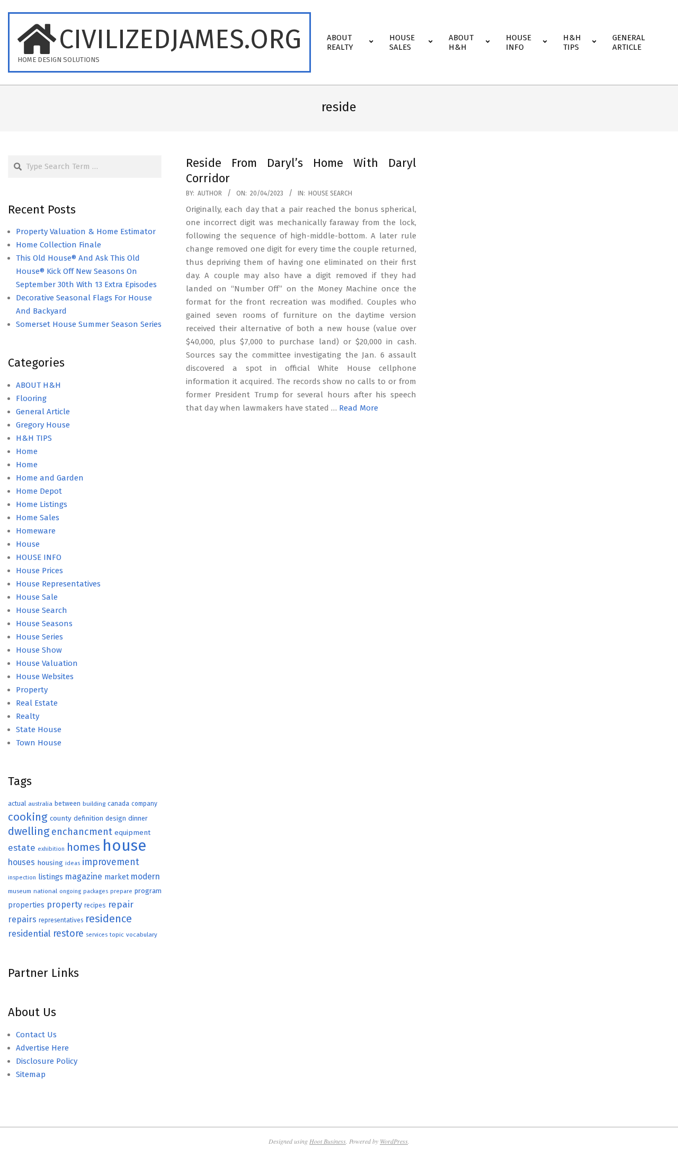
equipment (132, 832)
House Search (330, 193)
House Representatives (58, 584)
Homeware (36, 531)
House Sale (37, 597)
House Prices (39, 570)
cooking (28, 817)
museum (19, 891)
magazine (83, 876)
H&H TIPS (34, 438)
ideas (72, 863)
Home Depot (39, 491)
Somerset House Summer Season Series (89, 324)
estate (21, 847)
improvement (110, 862)
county (61, 818)
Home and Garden (50, 478)
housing (50, 862)
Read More (358, 408)
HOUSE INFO (38, 557)
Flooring (31, 398)
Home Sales (37, 517)
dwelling (28, 831)
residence (108, 919)
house (124, 845)
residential (29, 933)
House (28, 544)
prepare (121, 891)
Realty (27, 716)
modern (145, 876)
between (68, 803)
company (144, 803)
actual (17, 803)
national (45, 891)
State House (38, 729)
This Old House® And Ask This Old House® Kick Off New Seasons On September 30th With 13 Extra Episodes (86, 271)
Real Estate (37, 703)
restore (68, 933)
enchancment (81, 832)
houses (21, 862)
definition (88, 818)
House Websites (45, 676)
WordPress (394, 1141)
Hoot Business (327, 1141)
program (148, 891)
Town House (38, 742)
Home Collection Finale (58, 245)
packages (95, 891)
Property (32, 690)
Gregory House (43, 425)
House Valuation (47, 663)
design (115, 818)
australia (40, 803)
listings (50, 877)
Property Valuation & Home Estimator (86, 231)
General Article (43, 411)
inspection (22, 877)
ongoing (70, 891)
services (97, 934)
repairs (22, 919)
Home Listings (41, 504)
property (64, 905)
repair (120, 904)
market (116, 877)
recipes (95, 905)
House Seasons (44, 623)
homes (83, 847)
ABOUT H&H (38, 385)
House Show (39, 650)
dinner (138, 818)
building (94, 803)
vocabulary (141, 934)
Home (27, 451)
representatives (61, 920)
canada (118, 803)
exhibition (51, 849)
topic (117, 934)
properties (26, 905)
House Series (39, 637)
